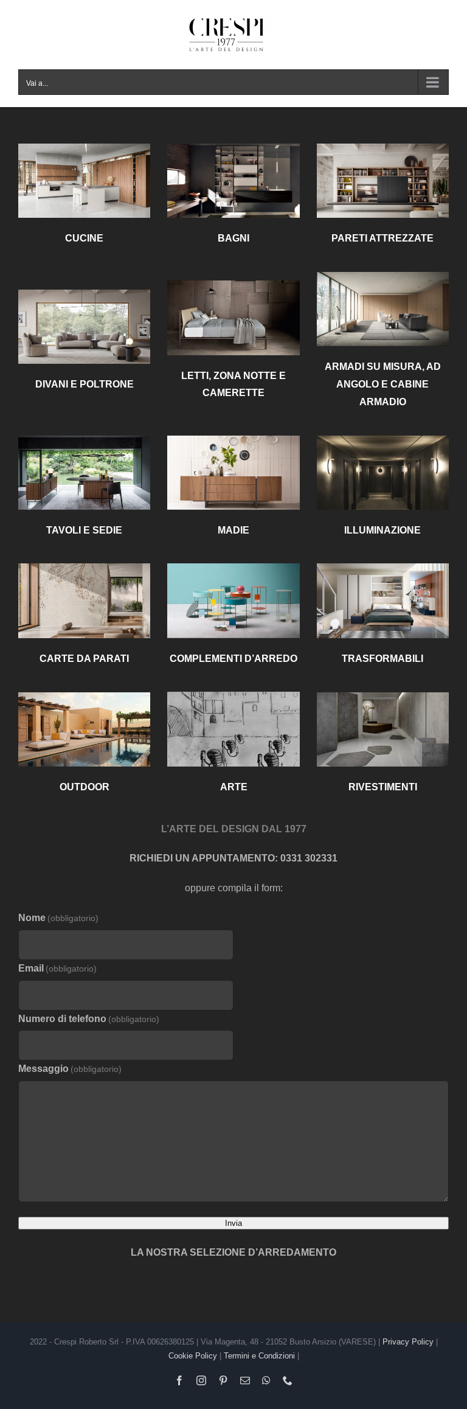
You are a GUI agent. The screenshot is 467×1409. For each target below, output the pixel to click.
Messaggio (70, 1068)
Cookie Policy (192, 1355)
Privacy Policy (408, 1341)
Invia (233, 1223)
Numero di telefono (88, 1019)
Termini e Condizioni (259, 1355)
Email (57, 968)
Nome (58, 918)
